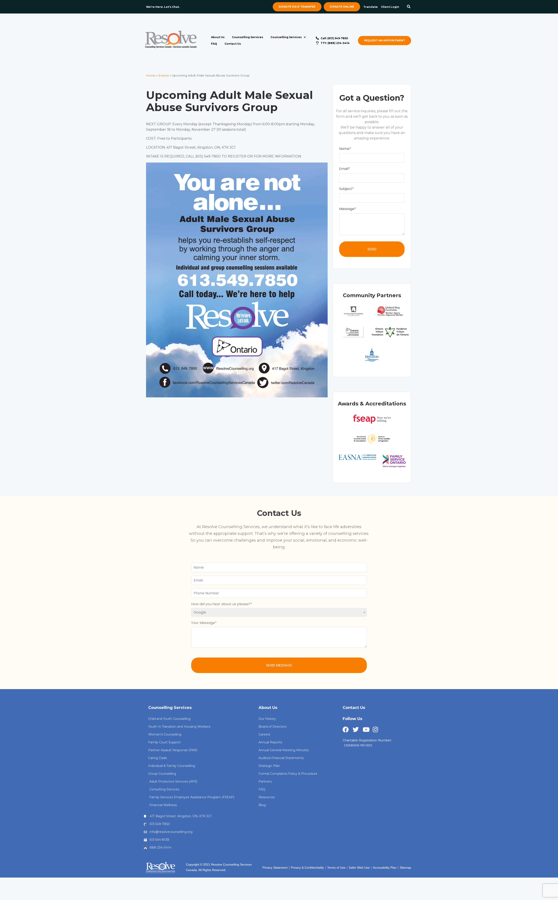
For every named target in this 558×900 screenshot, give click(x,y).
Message (346, 208)
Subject (345, 188)
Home (150, 75)
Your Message (203, 622)
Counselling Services (247, 37)
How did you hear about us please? (220, 604)
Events (163, 75)
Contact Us (233, 43)
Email (343, 168)
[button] (409, 7)
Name (344, 148)
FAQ (214, 43)
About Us (218, 37)
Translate (370, 6)
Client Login (390, 6)
